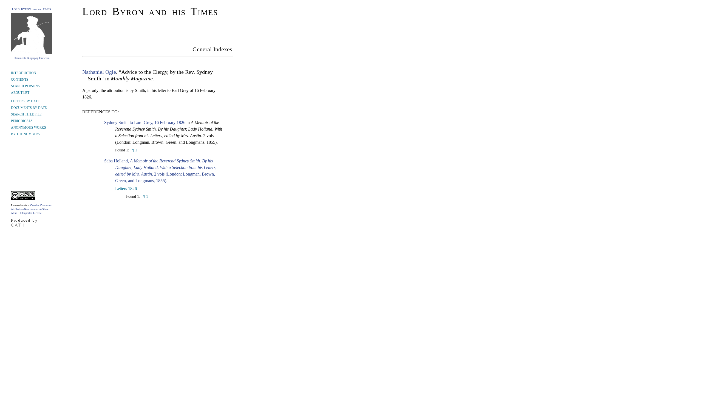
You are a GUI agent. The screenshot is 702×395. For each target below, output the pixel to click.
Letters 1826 (126, 188)
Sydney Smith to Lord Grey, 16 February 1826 (144, 122)
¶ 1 (134, 150)
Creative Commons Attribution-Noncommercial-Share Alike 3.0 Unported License (31, 209)
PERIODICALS (22, 121)
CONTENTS (19, 79)
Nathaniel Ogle (99, 72)
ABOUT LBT (20, 93)
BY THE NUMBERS (25, 134)
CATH (18, 225)
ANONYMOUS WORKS (28, 127)
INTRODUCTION (23, 73)
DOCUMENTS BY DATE (29, 108)
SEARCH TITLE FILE (26, 114)
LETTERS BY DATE (25, 101)
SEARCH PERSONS (25, 86)
